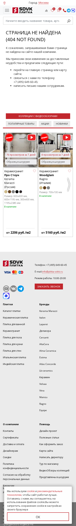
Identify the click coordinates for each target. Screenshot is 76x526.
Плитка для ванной (14, 324)
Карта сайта (46, 450)
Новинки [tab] (62, 123)
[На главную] (21, 10)
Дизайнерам (10, 450)
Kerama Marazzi (48, 311)
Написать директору (51, 457)
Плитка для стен (12, 350)
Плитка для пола (12, 337)
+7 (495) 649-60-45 (25, 82)
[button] (34, 171)
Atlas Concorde (47, 364)
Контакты (8, 431)
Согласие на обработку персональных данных (16, 477)
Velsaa (43, 384)
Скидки (7, 457)
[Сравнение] (46, 10)
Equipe (43, 410)
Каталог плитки (11, 311)
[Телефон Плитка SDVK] (64, 10)
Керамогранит (11, 331)
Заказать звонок (48, 286)
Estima (43, 357)
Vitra (41, 390)
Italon (42, 317)
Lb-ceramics (46, 370)
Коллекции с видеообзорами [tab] (38, 116)
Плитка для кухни (13, 344)
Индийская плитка (13, 364)
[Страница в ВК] (13, 288)
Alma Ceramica (47, 350)
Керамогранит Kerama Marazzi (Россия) (13, 179)
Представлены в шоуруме (54, 477)
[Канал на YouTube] (6, 288)
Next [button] (69, 186)
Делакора (45, 331)
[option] (20, 185)
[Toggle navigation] (7, 10)
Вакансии (8, 485)
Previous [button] (7, 186)
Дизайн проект (48, 431)
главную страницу (41, 70)
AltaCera (44, 344)
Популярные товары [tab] (21, 123)
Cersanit (44, 337)
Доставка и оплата (13, 444)
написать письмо (25, 86)
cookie (31, 491)
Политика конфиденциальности (16, 466)
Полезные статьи (49, 437)
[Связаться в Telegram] (68, 10)
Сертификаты (11, 437)
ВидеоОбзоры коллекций (54, 470)
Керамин (44, 377)
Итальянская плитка (14, 357)
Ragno (42, 403)
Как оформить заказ (51, 444)
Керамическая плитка (15, 317)
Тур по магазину (48, 464)
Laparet (43, 324)
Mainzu (43, 397)
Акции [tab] (45, 123)
